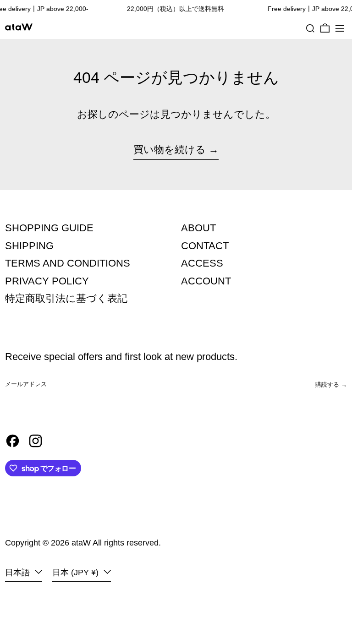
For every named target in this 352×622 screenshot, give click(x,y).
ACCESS (202, 263)
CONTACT (205, 245)
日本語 (18, 572)
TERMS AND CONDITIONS (67, 263)
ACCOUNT (206, 281)
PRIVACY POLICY (47, 281)
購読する (327, 384)
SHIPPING (29, 245)
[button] (310, 28)
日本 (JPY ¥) (76, 572)
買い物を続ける (169, 149)
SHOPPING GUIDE (49, 228)
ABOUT (198, 228)
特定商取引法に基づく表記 (66, 298)
